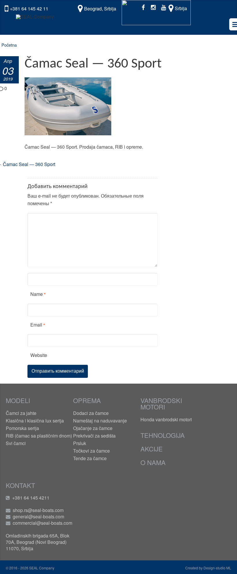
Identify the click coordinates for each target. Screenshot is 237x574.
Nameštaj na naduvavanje (100, 420)
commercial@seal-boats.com (42, 523)
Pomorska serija (22, 428)
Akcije (151, 448)
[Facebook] (143, 7)
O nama (153, 462)
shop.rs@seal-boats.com (38, 510)
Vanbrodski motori (161, 403)
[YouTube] (163, 7)
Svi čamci (16, 443)
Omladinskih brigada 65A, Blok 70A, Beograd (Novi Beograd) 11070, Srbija (37, 542)
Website (38, 355)
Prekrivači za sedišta (94, 435)
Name (36, 294)
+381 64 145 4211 (30, 497)
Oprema (87, 400)
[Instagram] (153, 7)
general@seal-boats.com (38, 516)
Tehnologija (162, 435)
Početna (9, 45)
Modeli (18, 400)
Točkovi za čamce (91, 450)
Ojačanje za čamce (92, 428)
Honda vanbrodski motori (166, 419)
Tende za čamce (90, 458)
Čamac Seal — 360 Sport (29, 164)
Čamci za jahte (21, 413)
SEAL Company (41, 567)
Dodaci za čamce (91, 413)
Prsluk (79, 443)
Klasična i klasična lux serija (35, 420)
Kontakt (20, 485)
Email (36, 324)
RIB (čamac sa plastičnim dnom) (39, 435)
